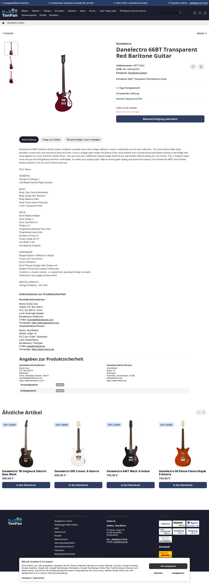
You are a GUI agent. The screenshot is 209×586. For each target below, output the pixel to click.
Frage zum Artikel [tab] (51, 139)
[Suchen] (195, 13)
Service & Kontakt (118, 516)
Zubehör (72, 10)
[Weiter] (204, 412)
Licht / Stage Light (108, 10)
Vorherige (9, 33)
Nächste (200, 33)
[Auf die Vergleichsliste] (201, 66)
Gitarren (35, 10)
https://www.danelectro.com (45, 322)
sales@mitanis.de (36, 346)
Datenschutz (38, 577)
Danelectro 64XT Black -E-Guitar (128, 471)
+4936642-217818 (198, 3)
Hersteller (53, 15)
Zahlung (164, 516)
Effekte (25, 10)
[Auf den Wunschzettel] (193, 66)
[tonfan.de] (15, 521)
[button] (11, 48)
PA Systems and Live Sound (132, 10)
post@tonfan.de (120, 541)
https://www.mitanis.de (43, 349)
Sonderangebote (29, 15)
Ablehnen (158, 573)
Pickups (47, 10)
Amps (82, 10)
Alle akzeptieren (168, 566)
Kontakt (43, 15)
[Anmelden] (200, 13)
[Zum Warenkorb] (205, 13)
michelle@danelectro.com (40, 319)
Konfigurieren (178, 573)
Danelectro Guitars (137, 72)
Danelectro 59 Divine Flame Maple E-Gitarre (182, 473)
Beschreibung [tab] (29, 139)
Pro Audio (59, 10)
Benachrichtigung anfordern (160, 119)
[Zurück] (198, 412)
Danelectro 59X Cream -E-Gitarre (76, 471)
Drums (92, 10)
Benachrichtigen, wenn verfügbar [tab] (83, 139)
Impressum (26, 577)
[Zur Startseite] (9, 13)
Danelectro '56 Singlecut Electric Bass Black (24, 473)
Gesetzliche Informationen (71, 516)
